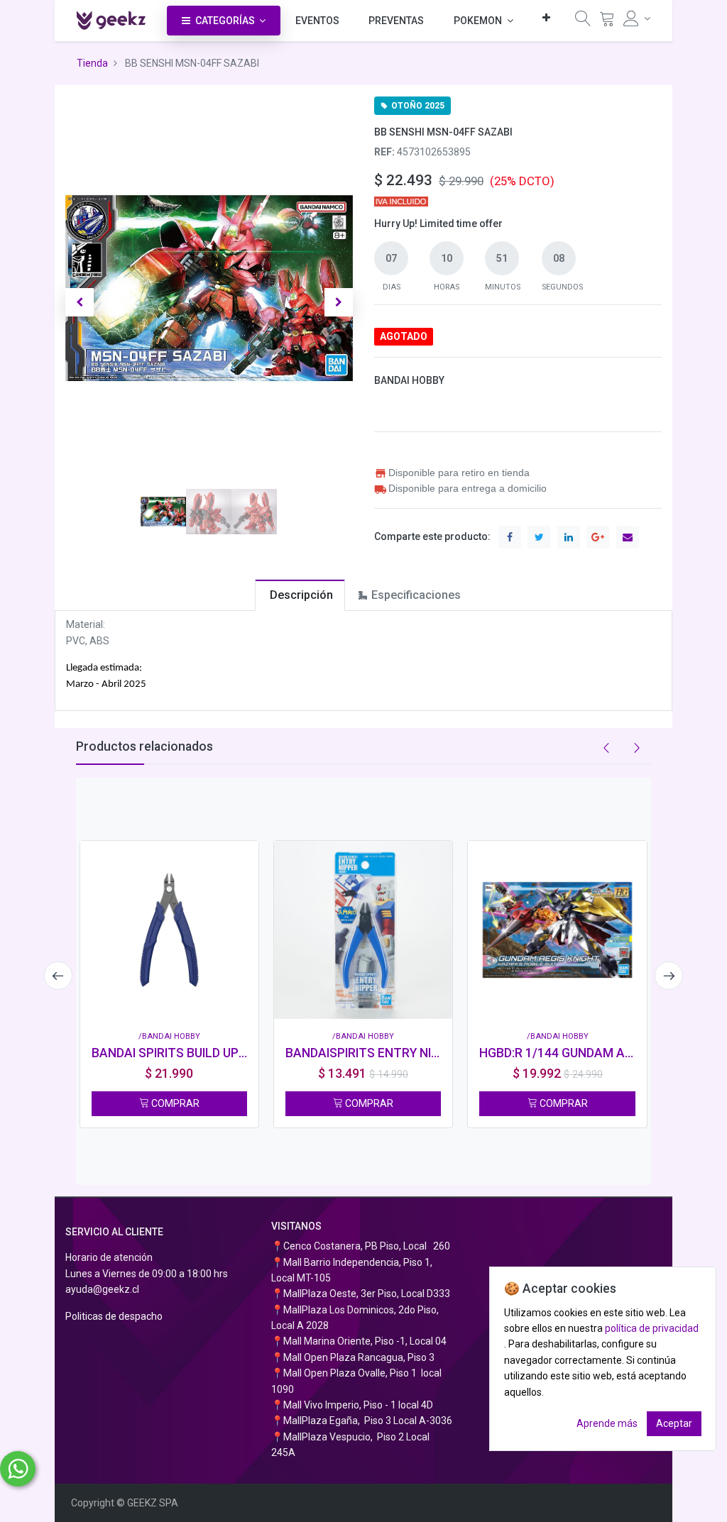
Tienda (92, 63)
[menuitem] (317, 20)
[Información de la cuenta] (637, 18)
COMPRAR (174, 1103)
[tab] (300, 595)
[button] (546, 17)
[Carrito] (607, 22)
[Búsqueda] (583, 22)
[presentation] (58, 975)
